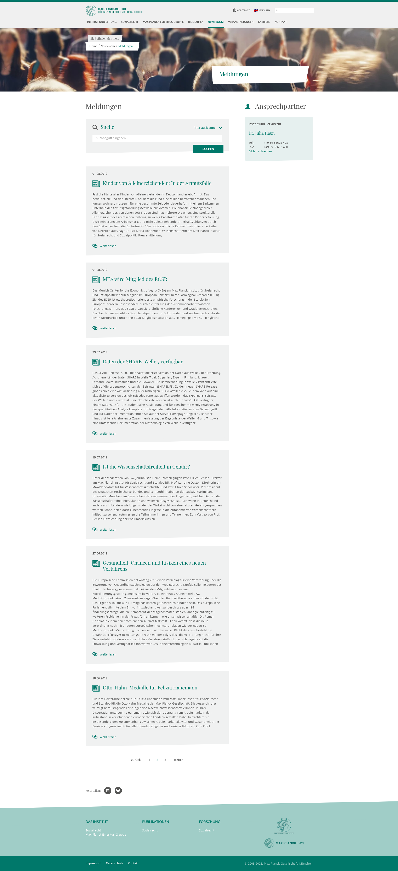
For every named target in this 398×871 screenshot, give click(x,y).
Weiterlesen (108, 246)
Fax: (251, 147)
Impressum (93, 863)
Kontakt (133, 863)
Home (93, 46)
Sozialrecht (93, 830)
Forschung (209, 821)
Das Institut (97, 821)
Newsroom (108, 46)
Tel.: (251, 143)
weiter (178, 760)
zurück (136, 760)
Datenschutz (114, 863)
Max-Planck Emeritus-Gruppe (106, 834)
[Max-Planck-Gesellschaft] (284, 826)
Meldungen (125, 46)
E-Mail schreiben (260, 151)
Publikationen (155, 821)
